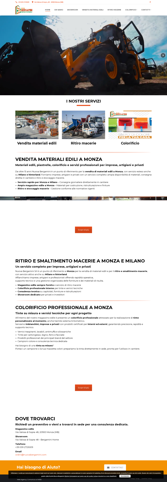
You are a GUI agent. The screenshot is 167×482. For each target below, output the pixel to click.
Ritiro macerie (83, 143)
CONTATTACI (117, 468)
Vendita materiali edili (37, 143)
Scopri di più (83, 230)
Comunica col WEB (34, 479)
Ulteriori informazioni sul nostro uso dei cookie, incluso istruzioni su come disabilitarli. (91, 476)
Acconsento (125, 476)
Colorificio (130, 143)
